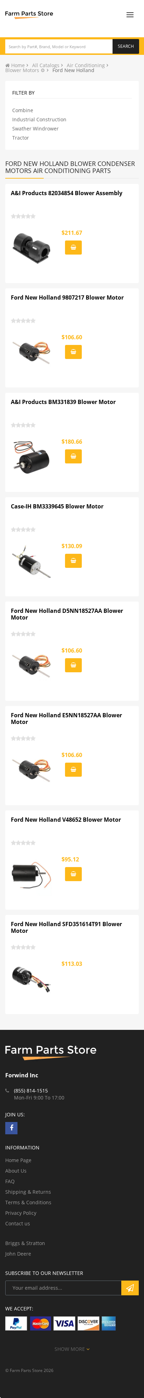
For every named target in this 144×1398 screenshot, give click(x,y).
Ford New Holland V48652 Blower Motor (66, 819)
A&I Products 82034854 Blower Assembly (66, 193)
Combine (22, 110)
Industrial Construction (39, 119)
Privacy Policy (20, 1213)
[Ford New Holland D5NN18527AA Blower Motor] (32, 666)
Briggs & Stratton (25, 1243)
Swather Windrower (35, 128)
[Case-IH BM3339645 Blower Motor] (32, 562)
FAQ (10, 1181)
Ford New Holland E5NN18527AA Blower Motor (66, 718)
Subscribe (130, 1288)
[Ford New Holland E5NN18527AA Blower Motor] (32, 771)
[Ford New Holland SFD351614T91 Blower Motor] (32, 980)
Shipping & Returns (28, 1191)
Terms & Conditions (28, 1202)
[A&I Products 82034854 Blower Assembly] (32, 249)
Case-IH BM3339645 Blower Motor (57, 506)
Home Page (18, 1160)
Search (126, 46)
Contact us (17, 1223)
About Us (16, 1170)
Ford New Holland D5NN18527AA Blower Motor (67, 614)
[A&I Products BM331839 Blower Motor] (32, 457)
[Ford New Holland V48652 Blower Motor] (32, 875)
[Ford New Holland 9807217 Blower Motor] (32, 353)
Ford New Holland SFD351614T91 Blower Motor (66, 927)
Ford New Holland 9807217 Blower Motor (67, 297)
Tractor (20, 137)
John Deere (18, 1253)
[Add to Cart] (73, 248)
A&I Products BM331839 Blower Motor (63, 402)
